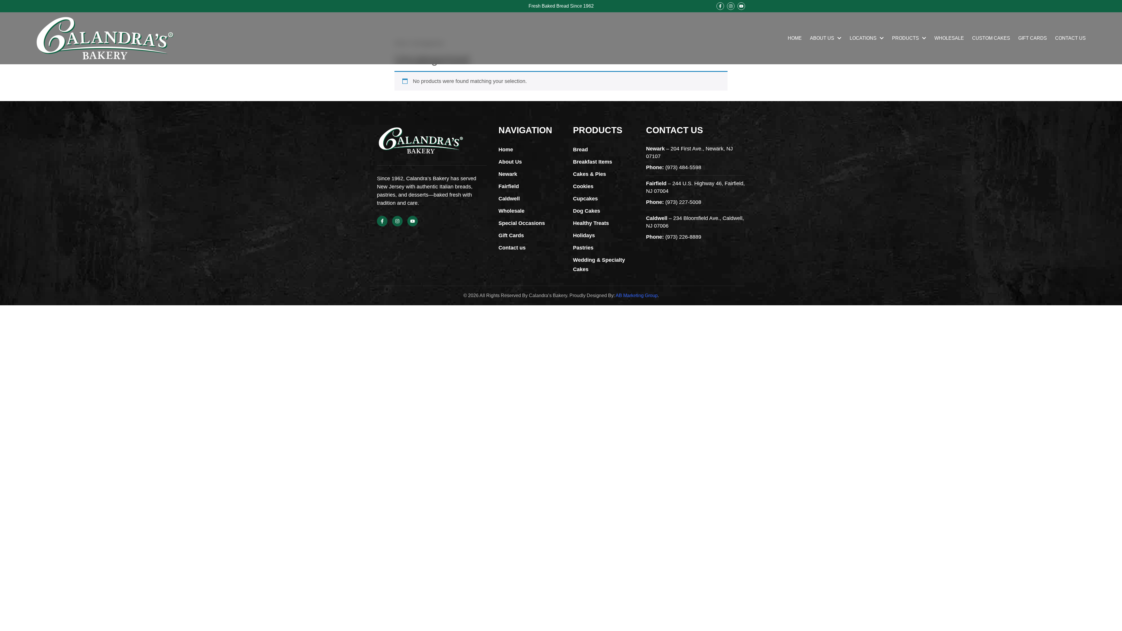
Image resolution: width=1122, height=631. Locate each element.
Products (905, 38)
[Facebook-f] (720, 6)
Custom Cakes (991, 38)
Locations (863, 38)
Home (795, 38)
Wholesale (949, 38)
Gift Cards (1032, 38)
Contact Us (1070, 38)
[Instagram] (731, 6)
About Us (822, 38)
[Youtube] (741, 6)
